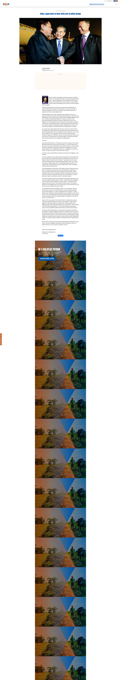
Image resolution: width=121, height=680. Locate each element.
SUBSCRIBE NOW (47, 259)
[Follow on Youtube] (110, 1)
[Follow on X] (106, 1)
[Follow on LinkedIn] (108, 1)
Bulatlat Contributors (46, 68)
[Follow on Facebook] (105, 1)
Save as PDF (61, 235)
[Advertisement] (62, 82)
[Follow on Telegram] (111, 1)
